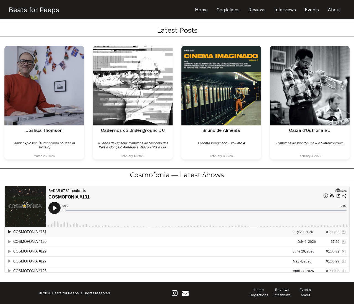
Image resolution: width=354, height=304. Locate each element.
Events (312, 9)
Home (201, 9)
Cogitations (228, 9)
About (334, 9)
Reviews (257, 9)
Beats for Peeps (34, 10)
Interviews (285, 9)
